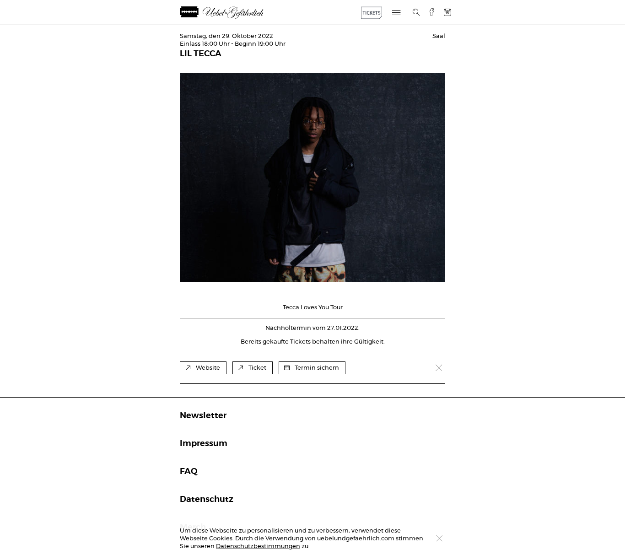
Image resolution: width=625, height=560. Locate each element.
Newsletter (203, 416)
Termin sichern (317, 368)
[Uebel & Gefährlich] (232, 12)
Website (208, 368)
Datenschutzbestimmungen (258, 546)
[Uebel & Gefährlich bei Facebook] (428, 12)
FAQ (189, 472)
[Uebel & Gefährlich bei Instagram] (447, 12)
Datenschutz (206, 499)
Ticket (257, 368)
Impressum (203, 444)
